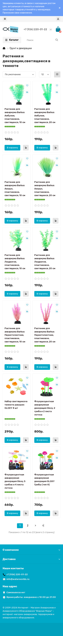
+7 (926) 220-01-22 (35, 29)
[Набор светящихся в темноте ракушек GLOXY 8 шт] (17, 386)
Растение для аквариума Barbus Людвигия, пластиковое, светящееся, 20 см (44, 262)
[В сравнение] (27, 91)
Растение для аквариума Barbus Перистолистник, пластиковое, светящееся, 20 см (44, 335)
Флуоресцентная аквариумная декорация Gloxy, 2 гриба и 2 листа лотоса (44, 408)
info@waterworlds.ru (17, 579)
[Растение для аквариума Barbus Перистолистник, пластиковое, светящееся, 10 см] (17, 313)
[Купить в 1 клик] (26, 147)
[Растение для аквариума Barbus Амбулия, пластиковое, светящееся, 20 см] (46, 94)
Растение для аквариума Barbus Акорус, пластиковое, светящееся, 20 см (44, 189)
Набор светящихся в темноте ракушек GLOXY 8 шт (16, 404)
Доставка (9, 559)
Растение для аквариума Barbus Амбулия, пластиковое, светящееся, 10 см (15, 116)
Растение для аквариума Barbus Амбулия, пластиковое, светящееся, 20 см (44, 116)
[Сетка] (57, 74)
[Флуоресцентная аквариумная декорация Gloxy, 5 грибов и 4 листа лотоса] (17, 459)
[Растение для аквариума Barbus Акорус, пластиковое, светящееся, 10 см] (17, 167)
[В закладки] (27, 85)
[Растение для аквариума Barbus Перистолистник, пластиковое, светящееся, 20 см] (46, 313)
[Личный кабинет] (58, 19)
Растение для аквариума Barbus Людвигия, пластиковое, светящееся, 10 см (15, 262)
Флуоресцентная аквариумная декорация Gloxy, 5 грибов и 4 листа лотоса (15, 481)
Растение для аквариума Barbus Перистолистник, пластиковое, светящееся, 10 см (15, 335)
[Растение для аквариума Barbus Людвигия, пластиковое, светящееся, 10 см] (17, 240)
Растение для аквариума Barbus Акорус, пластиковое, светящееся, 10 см (15, 189)
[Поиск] (56, 40)
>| (43, 525)
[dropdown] (5, 19)
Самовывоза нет (15, 592)
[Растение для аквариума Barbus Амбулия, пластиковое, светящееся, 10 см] (17, 94)
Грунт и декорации (21, 48)
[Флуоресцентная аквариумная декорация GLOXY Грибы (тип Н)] (46, 459)
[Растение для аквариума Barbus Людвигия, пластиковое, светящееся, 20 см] (46, 240)
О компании (11, 549)
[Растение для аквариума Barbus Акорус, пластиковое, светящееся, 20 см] (46, 167)
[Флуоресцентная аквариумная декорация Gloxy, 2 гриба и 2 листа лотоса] (46, 386)
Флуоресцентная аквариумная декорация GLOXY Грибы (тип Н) (44, 479)
